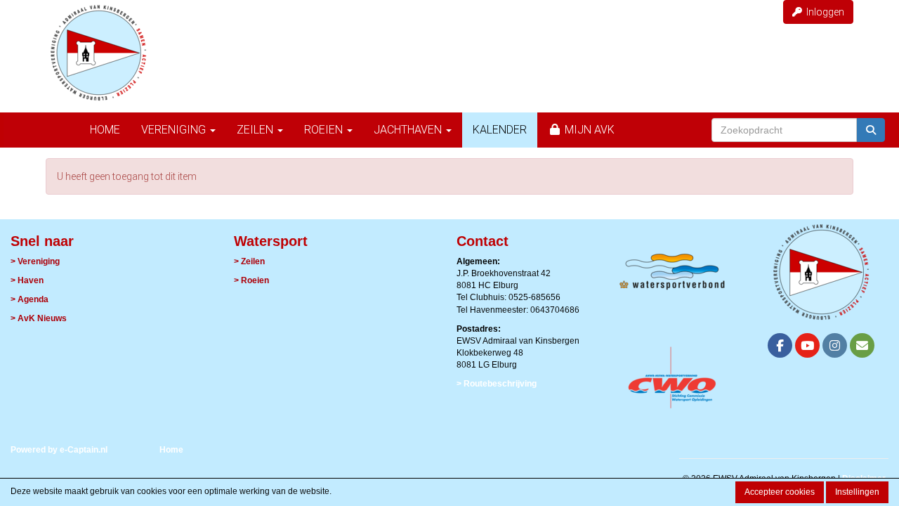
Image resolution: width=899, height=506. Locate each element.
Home (105, 129)
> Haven (27, 280)
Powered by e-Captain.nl (59, 450)
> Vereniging (35, 261)
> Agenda (29, 299)
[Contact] (862, 347)
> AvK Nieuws (39, 318)
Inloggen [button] (823, 12)
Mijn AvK (588, 129)
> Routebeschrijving (497, 384)
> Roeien (251, 280)
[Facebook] (780, 347)
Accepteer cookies (779, 492)
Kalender (500, 129)
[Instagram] (834, 347)
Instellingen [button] (857, 492)
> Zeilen (249, 261)
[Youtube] (807, 347)
